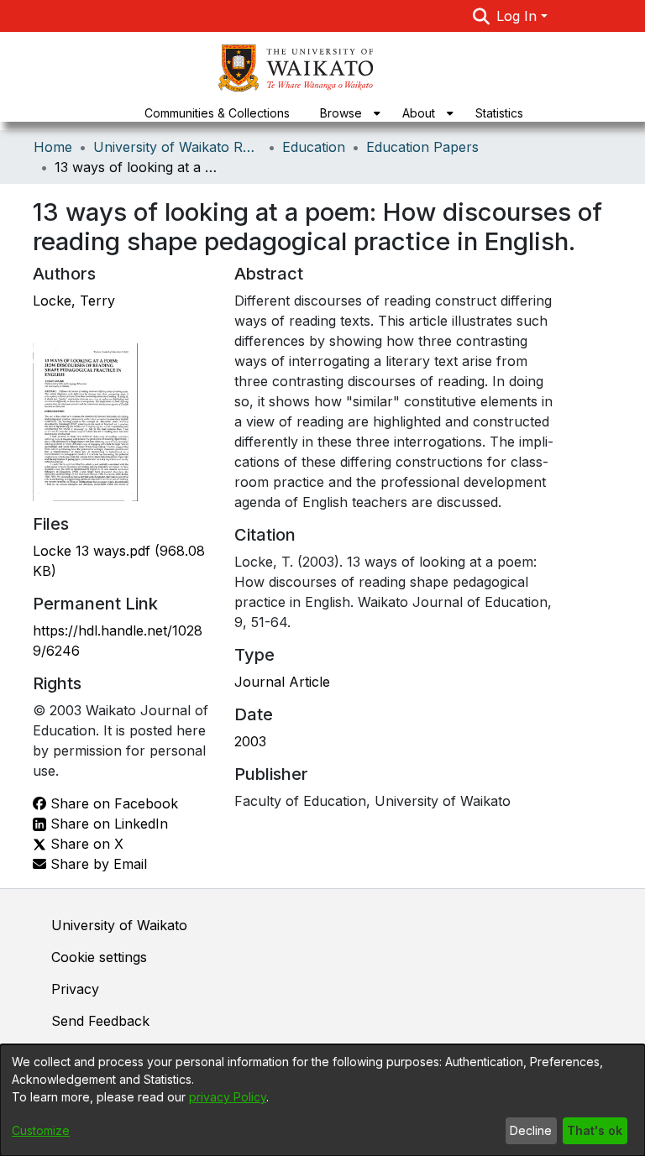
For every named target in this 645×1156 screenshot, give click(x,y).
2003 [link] (250, 741)
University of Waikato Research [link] (177, 147)
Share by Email (96, 863)
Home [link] (53, 147)
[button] (481, 16)
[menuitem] (346, 113)
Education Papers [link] (422, 147)
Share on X (84, 843)
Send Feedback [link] (100, 1020)
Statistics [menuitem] (499, 113)
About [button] (418, 113)
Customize (41, 1130)
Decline (531, 1130)
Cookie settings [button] (99, 957)
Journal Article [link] (282, 681)
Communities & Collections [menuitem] (217, 113)
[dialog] (322, 1100)
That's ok (594, 1130)
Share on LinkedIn (107, 823)
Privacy (75, 989)
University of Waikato (119, 925)
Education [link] (313, 147)
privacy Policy (227, 1097)
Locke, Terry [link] (74, 300)
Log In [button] (518, 16)
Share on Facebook (112, 803)
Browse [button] (341, 113)
